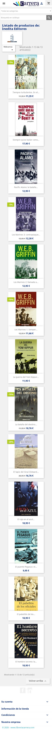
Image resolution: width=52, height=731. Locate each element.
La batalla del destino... (26, 424)
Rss (29, 690)
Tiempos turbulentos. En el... (26, 92)
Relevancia (9, 48)
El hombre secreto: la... (26, 661)
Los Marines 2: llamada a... (26, 282)
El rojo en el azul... (26, 519)
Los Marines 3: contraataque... (26, 234)
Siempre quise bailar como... (26, 139)
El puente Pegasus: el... (26, 566)
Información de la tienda (15, 708)
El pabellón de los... (26, 614)
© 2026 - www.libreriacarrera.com (18, 727)
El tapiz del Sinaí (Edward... (26, 472)
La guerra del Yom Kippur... (26, 377)
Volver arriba (38, 681)
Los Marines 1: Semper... (26, 329)
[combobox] (26, 11)
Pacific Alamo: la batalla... (26, 187)
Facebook (23, 690)
